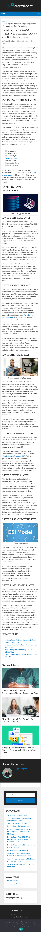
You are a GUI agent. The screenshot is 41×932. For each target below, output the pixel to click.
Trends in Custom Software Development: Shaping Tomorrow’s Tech (20, 691)
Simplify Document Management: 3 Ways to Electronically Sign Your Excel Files (20, 750)
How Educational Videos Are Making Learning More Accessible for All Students (20, 831)
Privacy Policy (12, 881)
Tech (4, 43)
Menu (3, 14)
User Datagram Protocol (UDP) (13, 456)
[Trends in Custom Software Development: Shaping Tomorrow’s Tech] (20, 678)
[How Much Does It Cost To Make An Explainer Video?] (20, 707)
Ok (21, 929)
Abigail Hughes (9, 41)
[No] (39, 926)
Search (20, 801)
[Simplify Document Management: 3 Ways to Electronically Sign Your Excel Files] (20, 735)
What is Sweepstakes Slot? (17, 815)
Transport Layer (11, 158)
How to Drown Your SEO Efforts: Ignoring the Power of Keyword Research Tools (19, 839)
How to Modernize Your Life (17, 850)
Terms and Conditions (15, 884)
